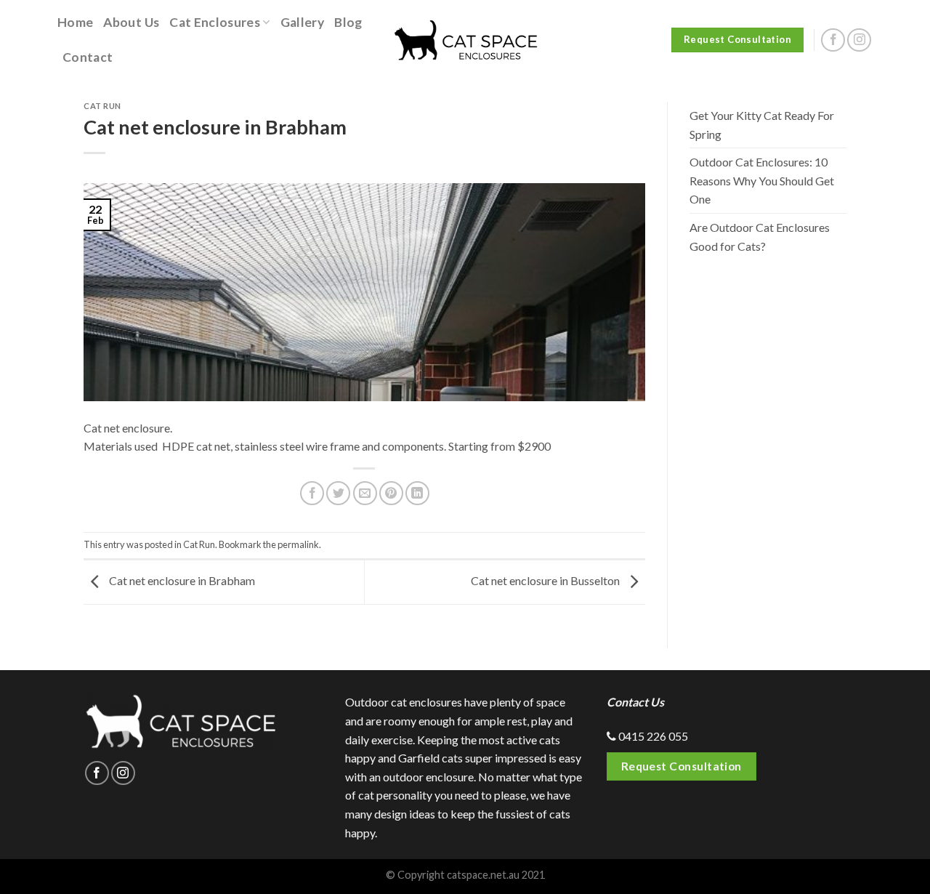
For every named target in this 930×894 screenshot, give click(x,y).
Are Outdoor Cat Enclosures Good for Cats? (760, 236)
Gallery (302, 22)
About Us (131, 22)
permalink (298, 544)
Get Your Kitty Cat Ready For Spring (762, 124)
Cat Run (102, 105)
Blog (348, 22)
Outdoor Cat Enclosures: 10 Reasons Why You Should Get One (762, 180)
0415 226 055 (652, 736)
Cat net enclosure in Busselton (546, 580)
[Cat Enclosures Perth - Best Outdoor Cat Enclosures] (465, 40)
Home (75, 22)
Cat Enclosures (214, 22)
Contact (87, 57)
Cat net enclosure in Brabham (181, 580)
